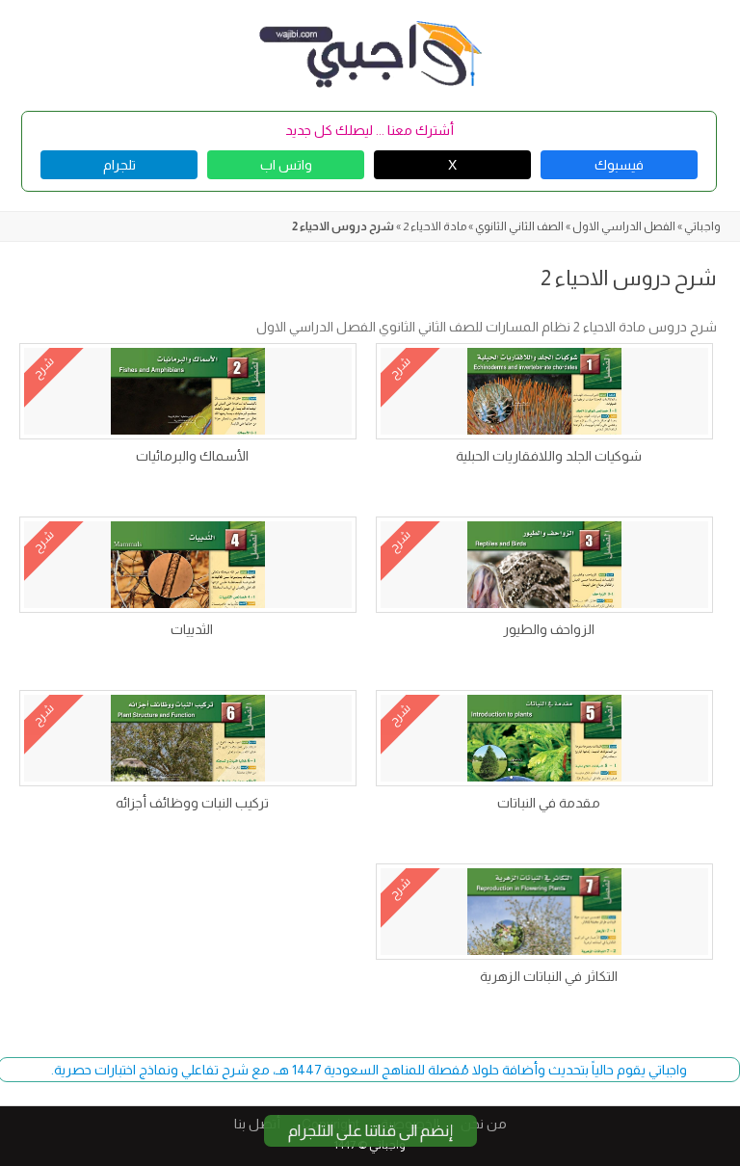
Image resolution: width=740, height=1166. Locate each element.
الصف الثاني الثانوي (519, 226)
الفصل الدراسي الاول (623, 226)
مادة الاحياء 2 (434, 226)
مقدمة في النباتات (548, 802)
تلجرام (119, 164)
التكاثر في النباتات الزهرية (549, 976)
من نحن (484, 1123)
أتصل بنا (257, 1123)
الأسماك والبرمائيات (192, 456)
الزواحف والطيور (549, 629)
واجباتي (702, 226)
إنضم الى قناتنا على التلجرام (370, 1131)
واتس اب (286, 164)
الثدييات (192, 629)
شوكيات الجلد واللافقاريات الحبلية (549, 456)
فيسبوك (619, 164)
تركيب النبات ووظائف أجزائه (192, 802)
